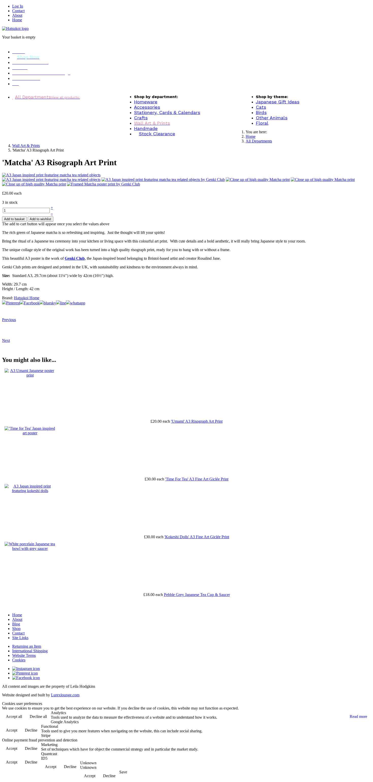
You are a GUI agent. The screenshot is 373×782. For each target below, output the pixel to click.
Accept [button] (11, 730)
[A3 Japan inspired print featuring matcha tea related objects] (51, 179)
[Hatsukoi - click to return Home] (15, 28)
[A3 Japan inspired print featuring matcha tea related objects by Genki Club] (163, 179)
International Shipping (30, 651)
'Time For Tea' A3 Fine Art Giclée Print (196, 479)
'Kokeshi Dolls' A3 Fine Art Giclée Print (196, 537)
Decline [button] (31, 730)
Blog (16, 624)
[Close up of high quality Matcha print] (258, 179)
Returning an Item (26, 646)
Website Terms (24, 655)
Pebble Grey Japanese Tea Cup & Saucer (197, 594)
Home (17, 20)
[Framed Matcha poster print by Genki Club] (103, 184)
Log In (17, 6)
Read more (358, 716)
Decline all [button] (38, 716)
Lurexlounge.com (65, 695)
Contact (18, 11)
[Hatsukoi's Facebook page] (26, 678)
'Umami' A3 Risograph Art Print (197, 421)
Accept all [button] (14, 716)
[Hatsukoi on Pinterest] (25, 673)
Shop (16, 628)
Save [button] (123, 772)
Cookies (18, 660)
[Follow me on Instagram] (26, 668)
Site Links (20, 638)
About (17, 15)
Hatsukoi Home (26, 298)
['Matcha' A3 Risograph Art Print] (51, 175)
